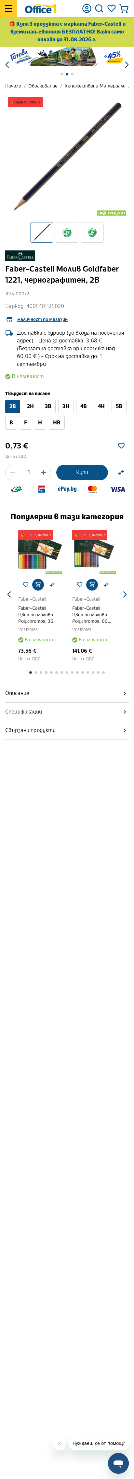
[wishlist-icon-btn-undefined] (26, 585)
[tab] (67, 693)
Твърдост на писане (27, 393)
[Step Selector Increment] (43, 472)
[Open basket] (124, 8)
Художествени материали (95, 86)
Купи (82, 472)
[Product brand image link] (20, 255)
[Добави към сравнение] (121, 472)
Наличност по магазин (42, 319)
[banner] (67, 56)
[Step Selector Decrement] (12, 472)
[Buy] (38, 585)
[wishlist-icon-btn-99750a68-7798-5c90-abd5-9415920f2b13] (121, 445)
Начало (13, 86)
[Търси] (99, 8)
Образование (43, 86)
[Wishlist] (111, 8)
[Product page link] (40, 551)
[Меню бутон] (8, 8)
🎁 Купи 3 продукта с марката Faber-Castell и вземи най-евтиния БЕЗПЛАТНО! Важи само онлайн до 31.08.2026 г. (67, 32)
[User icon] (87, 8)
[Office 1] (40, 8)
